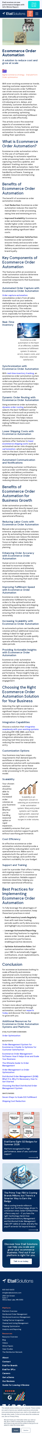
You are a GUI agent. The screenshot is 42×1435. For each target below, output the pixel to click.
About (5, 1357)
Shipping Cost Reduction (14, 1101)
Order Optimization (11, 1036)
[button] (37, 14)
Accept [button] (16, 1430)
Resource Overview (10, 1337)
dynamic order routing (12, 407)
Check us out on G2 (33, 4)
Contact (6, 1361)
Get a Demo (8, 1377)
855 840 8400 (8, 1290)
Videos (5, 1343)
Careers (6, 1373)
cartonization (8, 449)
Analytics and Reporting (11, 1329)
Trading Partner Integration (13, 1320)
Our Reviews (8, 1381)
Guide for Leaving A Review (15, 1385)
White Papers (7, 1346)
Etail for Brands (9, 1365)
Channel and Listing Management (15, 1323)
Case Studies (7, 1349)
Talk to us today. (21, 1261)
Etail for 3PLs (8, 1369)
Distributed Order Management (14, 1314)
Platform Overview (9, 1311)
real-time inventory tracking (20, 373)
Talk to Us (30, 13)
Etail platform (31, 75)
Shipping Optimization (11, 1326)
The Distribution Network (12, 1352)
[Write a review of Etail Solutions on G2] (14, 1395)
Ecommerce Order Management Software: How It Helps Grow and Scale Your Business (20, 1056)
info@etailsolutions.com (11, 1293)
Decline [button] (25, 1430)
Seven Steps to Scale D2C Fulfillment (19, 1097)
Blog (4, 1340)
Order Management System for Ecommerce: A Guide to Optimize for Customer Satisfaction (19, 1047)
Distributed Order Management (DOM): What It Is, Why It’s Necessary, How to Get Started (20, 1079)
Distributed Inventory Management (16, 1317)
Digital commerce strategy (13, 75)
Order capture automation (15, 295)
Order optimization (10, 77)
